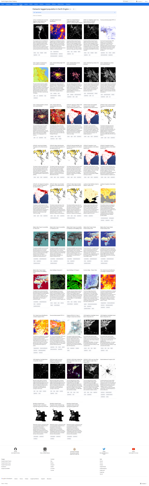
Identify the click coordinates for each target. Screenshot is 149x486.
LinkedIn (52, 466)
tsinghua (77, 348)
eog (38, 52)
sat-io (112, 220)
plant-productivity (54, 349)
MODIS (31, 4)
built (58, 93)
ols (72, 53)
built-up (79, 301)
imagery (41, 52)
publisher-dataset (37, 263)
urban (93, 308)
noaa (90, 350)
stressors (108, 307)
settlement (103, 396)
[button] (74, 12)
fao (106, 52)
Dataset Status (61, 4)
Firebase (101, 464)
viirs (73, 394)
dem (73, 96)
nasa (75, 136)
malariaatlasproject (43, 258)
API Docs (54, 4)
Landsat (26, 4)
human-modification (54, 53)
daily (68, 392)
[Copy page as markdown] (74, 9)
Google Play (102, 472)
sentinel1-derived (109, 394)
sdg (45, 95)
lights (45, 52)
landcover (60, 53)
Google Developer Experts (6, 464)
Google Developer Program (6, 461)
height (60, 138)
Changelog (68, 4)
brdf (85, 392)
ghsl (34, 95)
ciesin (68, 136)
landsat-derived (108, 392)
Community (48, 4)
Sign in (146, 1)
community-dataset (104, 218)
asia (71, 301)
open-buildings (56, 305)
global (114, 52)
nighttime (69, 53)
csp (51, 51)
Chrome (21, 478)
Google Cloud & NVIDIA (5, 468)
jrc (37, 95)
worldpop (35, 438)
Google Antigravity (103, 468)
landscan (85, 215)
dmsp (35, 52)
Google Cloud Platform (34, 478)
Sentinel (36, 4)
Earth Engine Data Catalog (9, 1)
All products (49, 478)
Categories (8, 4)
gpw (71, 136)
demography (111, 218)
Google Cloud (102, 470)
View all (101, 474)
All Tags (20, 4)
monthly (44, 391)
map (85, 306)
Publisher (41, 4)
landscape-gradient (109, 305)
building (55, 93)
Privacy (6, 483)
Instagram (52, 464)
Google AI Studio (103, 466)
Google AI (43, 478)
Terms (2, 483)
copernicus (52, 97)
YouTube (52, 470)
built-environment (54, 95)
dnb (88, 348)
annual (85, 348)
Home (2, 4)
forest (110, 52)
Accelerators (3, 466)
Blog (51, 461)
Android (101, 461)
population (41, 95)
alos (51, 93)
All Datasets (15, 4)
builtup (59, 95)
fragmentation (55, 51)
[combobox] (128, 1)
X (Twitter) (53, 468)
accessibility (36, 258)
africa (68, 301)
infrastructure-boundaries (92, 304)
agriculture (103, 52)
